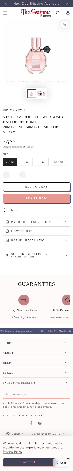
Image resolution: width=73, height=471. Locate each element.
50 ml (42, 162)
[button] (58, 13)
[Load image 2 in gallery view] (41, 93)
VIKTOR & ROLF (14, 110)
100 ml (58, 162)
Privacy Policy (12, 451)
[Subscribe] (68, 394)
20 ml (10, 162)
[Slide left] (6, 3)
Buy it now (36, 198)
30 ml (26, 162)
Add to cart (36, 186)
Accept (29, 462)
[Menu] (5, 13)
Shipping (7, 147)
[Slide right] (66, 3)
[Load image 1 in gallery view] (31, 93)
